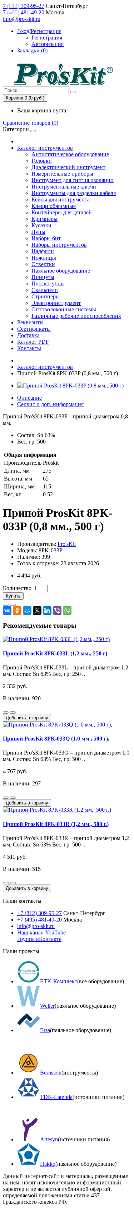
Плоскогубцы (48, 283)
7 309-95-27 (23, 6)
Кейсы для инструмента (60, 199)
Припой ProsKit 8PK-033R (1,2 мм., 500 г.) (56, 824)
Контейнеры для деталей (61, 212)
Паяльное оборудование (60, 271)
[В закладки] (6, 605)
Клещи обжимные (53, 206)
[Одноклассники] (17, 610)
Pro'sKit (67, 544)
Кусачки (41, 225)
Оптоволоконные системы (63, 309)
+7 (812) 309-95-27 (39, 913)
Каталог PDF (33, 342)
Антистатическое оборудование (70, 154)
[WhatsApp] (67, 610)
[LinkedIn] (47, 610)
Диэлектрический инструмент (68, 167)
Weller (47, 1006)
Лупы (38, 232)
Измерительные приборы (62, 174)
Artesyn (49, 1139)
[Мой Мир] (27, 610)
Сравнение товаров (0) (30, 123)
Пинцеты (42, 277)
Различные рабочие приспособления (76, 316)
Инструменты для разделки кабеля (73, 193)
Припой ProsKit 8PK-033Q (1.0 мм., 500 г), (56, 739)
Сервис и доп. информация (50, 404)
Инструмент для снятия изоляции (72, 180)
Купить (13, 596)
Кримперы (44, 219)
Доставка (28, 335)
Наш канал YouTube (41, 932)
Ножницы (43, 258)
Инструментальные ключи (63, 187)
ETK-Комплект (58, 981)
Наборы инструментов (59, 245)
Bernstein (50, 1073)
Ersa (45, 1030)
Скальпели (44, 290)
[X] (37, 610)
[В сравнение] (13, 605)
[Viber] (57, 610)
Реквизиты (30, 322)
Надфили (42, 251)
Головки (41, 161)
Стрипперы (45, 296)
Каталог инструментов (45, 148)
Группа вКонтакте (39, 939)
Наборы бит (46, 238)
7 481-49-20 (23, 12)
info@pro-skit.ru (21, 19)
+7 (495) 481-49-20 (40, 920)
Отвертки (43, 264)
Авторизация (47, 44)
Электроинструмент (56, 303)
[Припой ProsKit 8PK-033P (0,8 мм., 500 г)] (70, 385)
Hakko (47, 1164)
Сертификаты (34, 329)
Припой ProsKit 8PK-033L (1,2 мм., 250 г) (55, 653)
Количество (17, 588)
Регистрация (46, 37)
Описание (29, 398)
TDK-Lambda (56, 1097)
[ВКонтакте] (7, 610)
